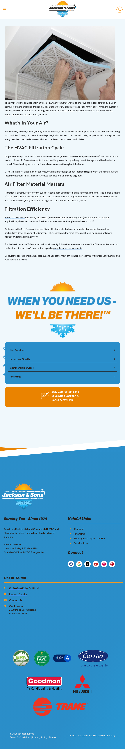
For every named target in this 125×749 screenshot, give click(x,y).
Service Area (81, 543)
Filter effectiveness (15, 217)
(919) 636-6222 (17, 588)
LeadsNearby (108, 735)
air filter (13, 102)
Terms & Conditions (20, 737)
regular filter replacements (68, 248)
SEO (95, 735)
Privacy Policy (39, 737)
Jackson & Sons (42, 255)
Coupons (79, 528)
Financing (79, 533)
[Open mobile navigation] (4, 9)
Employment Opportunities (89, 538)
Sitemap (53, 737)
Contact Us (15, 600)
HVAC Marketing (79, 735)
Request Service (18, 594)
